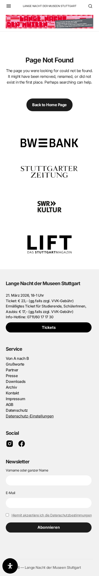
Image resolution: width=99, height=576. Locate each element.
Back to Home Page (49, 104)
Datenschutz (17, 410)
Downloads (16, 381)
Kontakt (12, 393)
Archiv (11, 387)
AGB (9, 404)
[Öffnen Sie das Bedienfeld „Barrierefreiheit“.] (10, 566)
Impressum (15, 398)
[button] (9, 6)
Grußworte (15, 364)
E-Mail (10, 493)
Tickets (49, 327)
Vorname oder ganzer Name (27, 470)
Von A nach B (17, 358)
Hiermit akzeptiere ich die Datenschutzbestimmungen (52, 515)
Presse (12, 375)
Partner (12, 370)
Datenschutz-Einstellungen (30, 416)
